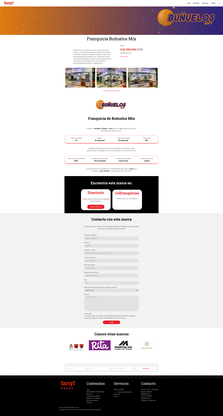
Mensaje (86, 294)
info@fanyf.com (146, 394)
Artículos (89, 402)
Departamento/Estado (91, 272)
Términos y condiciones (148, 400)
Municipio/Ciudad (89, 265)
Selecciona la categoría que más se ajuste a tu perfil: (100, 287)
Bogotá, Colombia (146, 392)
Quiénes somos (146, 398)
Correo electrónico (90, 257)
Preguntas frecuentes (93, 396)
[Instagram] (64, 388)
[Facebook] (62, 388)
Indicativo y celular (90, 250)
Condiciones (88, 313)
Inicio (189, 3)
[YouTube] (69, 388)
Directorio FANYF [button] (119, 389)
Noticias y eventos (92, 400)
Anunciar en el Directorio (124, 392)
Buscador (89, 394)
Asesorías (205, 3)
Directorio (196, 3)
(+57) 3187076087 (146, 396)
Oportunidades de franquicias (95, 392)
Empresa (87, 242)
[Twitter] (67, 388)
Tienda (213, 3)
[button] (219, 3)
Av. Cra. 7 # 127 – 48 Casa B (149, 389)
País (85, 280)
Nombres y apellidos (90, 235)
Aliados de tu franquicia (93, 398)
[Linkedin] (72, 388)
